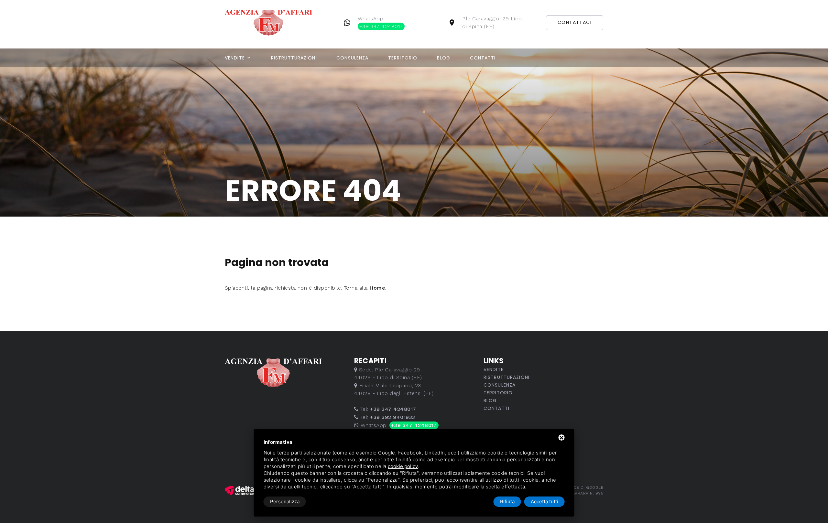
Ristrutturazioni (294, 58)
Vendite (235, 58)
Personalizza (285, 501)
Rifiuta (507, 501)
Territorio (402, 58)
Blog (443, 58)
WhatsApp (380, 22)
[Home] (278, 22)
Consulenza (352, 58)
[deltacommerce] (239, 490)
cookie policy (403, 466)
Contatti (483, 58)
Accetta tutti (544, 501)
